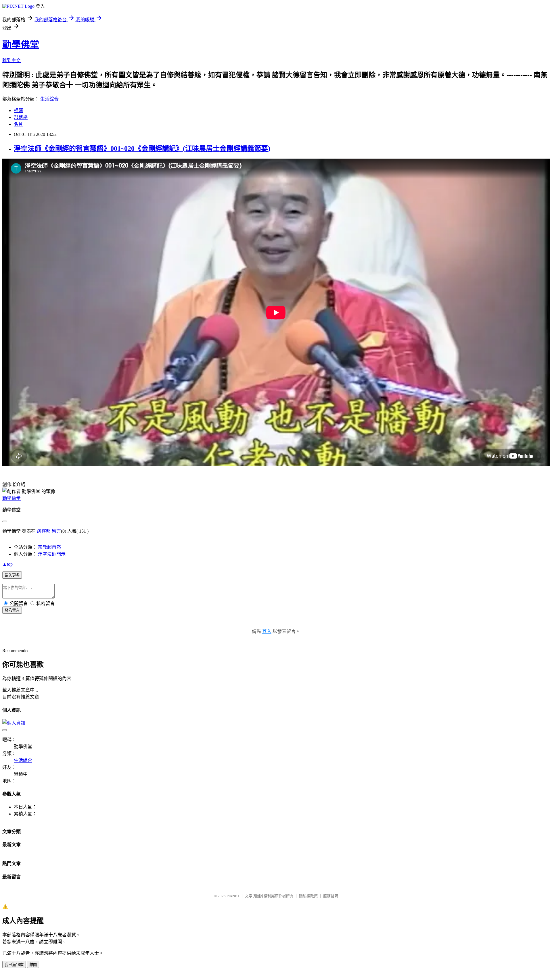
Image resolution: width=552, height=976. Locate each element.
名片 (18, 124)
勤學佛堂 (20, 44)
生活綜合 (49, 99)
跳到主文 (11, 60)
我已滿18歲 (14, 964)
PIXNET (233, 896)
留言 (56, 531)
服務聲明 (330, 896)
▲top (7, 564)
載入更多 (12, 575)
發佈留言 (12, 610)
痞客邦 (44, 531)
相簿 (18, 110)
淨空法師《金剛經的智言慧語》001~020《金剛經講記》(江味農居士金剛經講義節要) (142, 148)
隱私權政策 (308, 896)
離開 (33, 964)
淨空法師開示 (52, 554)
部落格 (21, 117)
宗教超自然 (49, 547)
